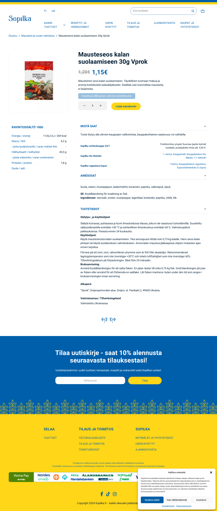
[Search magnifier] (193, 11)
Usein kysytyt (111, 24)
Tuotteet (50, 437)
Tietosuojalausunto (183, 506)
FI (45, 10)
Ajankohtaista (164, 22)
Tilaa (145, 380)
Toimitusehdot (89, 449)
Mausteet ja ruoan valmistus (38, 35)
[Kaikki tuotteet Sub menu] (64, 25)
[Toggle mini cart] (203, 11)
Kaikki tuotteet (50, 24)
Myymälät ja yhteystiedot (154, 437)
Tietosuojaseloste (92, 437)
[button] (211, 472)
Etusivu (13, 35)
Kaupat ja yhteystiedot (189, 24)
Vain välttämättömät (177, 500)
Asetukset (201, 500)
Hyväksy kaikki (152, 500)
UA (53, 10)
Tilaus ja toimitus (133, 24)
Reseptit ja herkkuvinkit (80, 24)
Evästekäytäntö (168, 506)
